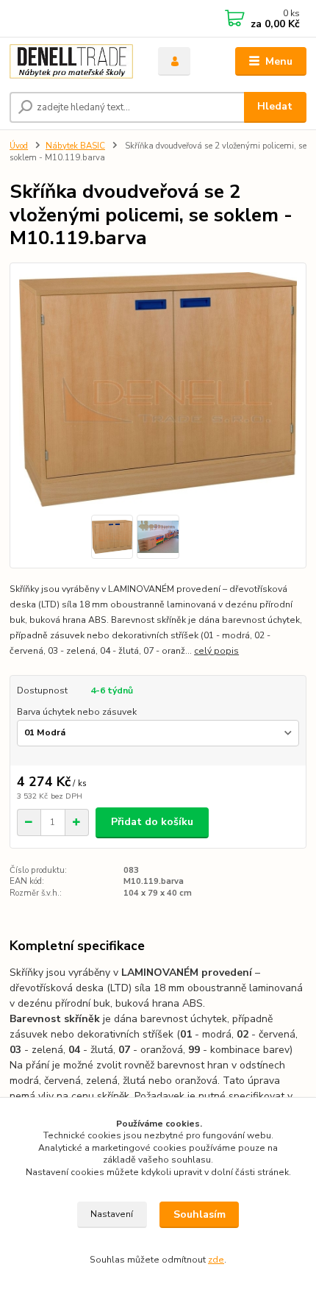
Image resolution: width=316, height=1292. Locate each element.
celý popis (216, 651)
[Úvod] (71, 61)
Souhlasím (199, 1214)
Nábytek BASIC (75, 145)
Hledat (274, 106)
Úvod (19, 145)
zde (216, 1260)
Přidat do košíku (152, 822)
